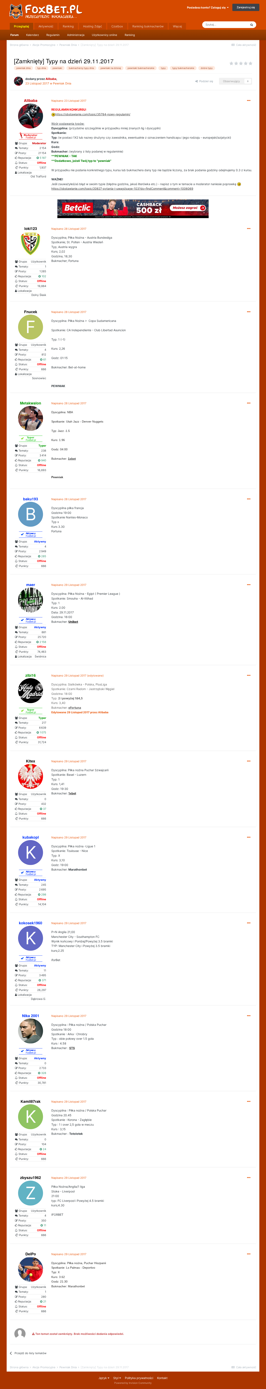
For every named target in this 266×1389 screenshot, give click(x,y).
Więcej (177, 26)
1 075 (42, 732)
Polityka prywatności (139, 1378)
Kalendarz (32, 35)
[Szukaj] (251, 24)
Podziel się (205, 81)
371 (43, 980)
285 (43, 556)
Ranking (130, 35)
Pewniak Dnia (62, 83)
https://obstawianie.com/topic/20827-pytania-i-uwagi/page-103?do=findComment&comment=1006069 (122, 188)
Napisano (68, 100)
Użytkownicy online (104, 35)
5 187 (42, 157)
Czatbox (117, 26)
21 (44, 1301)
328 (43, 1073)
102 (43, 276)
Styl (116, 1378)
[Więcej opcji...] (249, 100)
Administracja (75, 35)
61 (44, 359)
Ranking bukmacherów (148, 26)
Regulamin (53, 35)
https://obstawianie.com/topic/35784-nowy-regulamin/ (92, 114)
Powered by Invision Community (133, 1382)
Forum (14, 35)
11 (44, 1225)
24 (44, 1149)
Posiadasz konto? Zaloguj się (207, 7)
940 (43, 460)
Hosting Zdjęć (92, 26)
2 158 (42, 642)
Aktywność (45, 26)
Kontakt (162, 1378)
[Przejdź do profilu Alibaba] (18, 81)
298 (43, 894)
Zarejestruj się (246, 7)
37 (44, 808)
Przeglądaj (21, 26)
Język (103, 1378)
